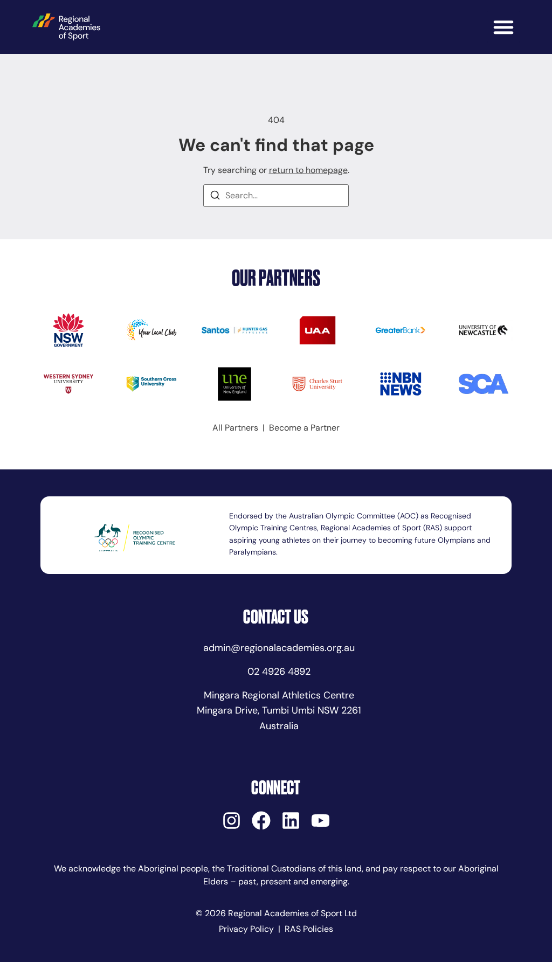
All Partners (235, 427)
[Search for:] (276, 195)
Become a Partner (304, 427)
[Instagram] (231, 820)
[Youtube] (320, 820)
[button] (503, 27)
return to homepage (308, 170)
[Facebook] (261, 820)
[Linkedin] (290, 820)
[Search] (215, 197)
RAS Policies (309, 929)
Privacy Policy (246, 929)
